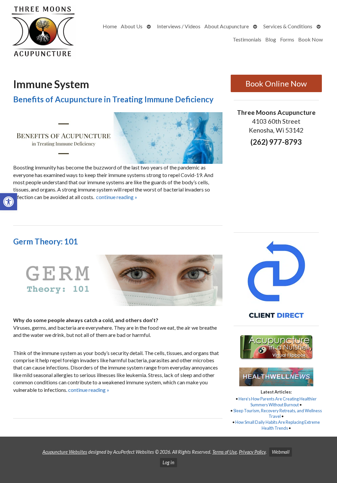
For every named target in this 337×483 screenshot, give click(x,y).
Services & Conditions (287, 26)
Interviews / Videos (178, 26)
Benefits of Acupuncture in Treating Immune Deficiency (113, 99)
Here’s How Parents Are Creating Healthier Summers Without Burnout (278, 401)
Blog (270, 39)
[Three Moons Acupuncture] (43, 33)
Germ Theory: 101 (45, 241)
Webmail (280, 452)
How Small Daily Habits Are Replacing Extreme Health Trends (277, 425)
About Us (132, 26)
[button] (8, 201)
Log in (168, 462)
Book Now (310, 39)
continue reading (116, 197)
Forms (287, 39)
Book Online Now (276, 83)
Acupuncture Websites (64, 452)
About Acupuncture (226, 26)
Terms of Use (224, 452)
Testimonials (247, 39)
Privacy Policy (252, 452)
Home (110, 26)
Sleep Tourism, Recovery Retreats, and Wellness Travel (277, 413)
